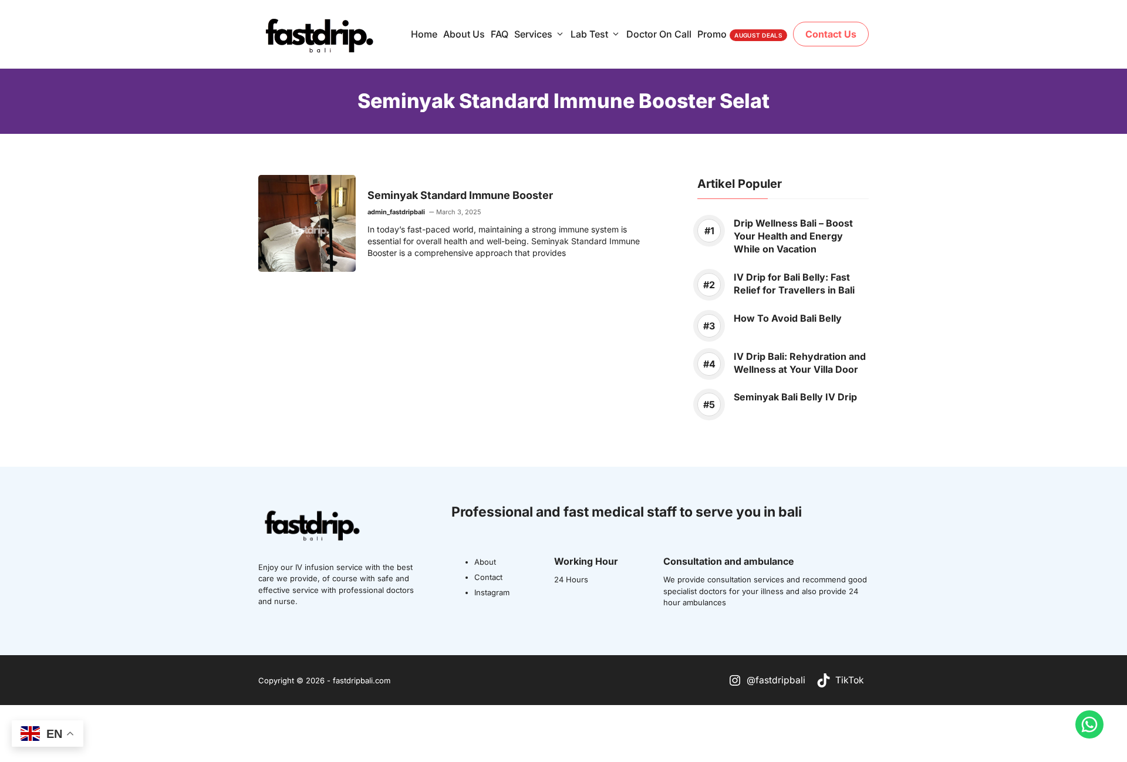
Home (424, 34)
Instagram (491, 592)
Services (533, 34)
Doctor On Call (658, 34)
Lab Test (589, 34)
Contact (488, 577)
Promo (739, 34)
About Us (464, 34)
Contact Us (830, 34)
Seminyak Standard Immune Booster (460, 195)
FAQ (499, 34)
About (485, 562)
